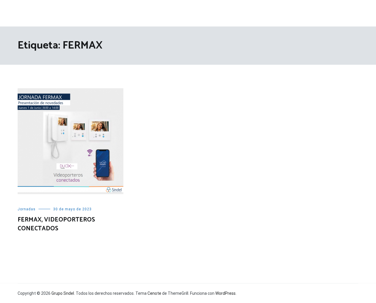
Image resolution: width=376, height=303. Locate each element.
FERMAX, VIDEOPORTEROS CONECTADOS (56, 224)
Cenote (154, 293)
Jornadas (27, 209)
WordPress (225, 293)
